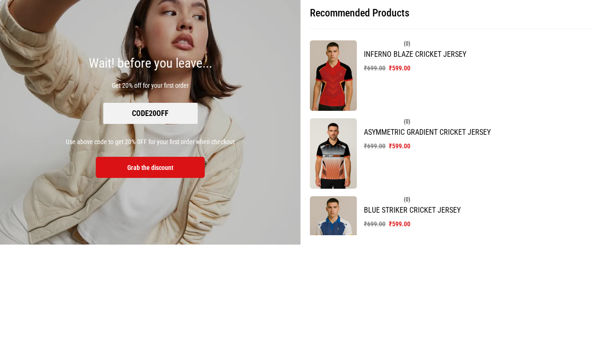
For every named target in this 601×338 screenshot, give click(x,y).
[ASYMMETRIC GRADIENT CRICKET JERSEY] (333, 153)
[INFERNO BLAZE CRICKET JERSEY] (333, 75)
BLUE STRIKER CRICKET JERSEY (412, 210)
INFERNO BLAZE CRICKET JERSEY (415, 54)
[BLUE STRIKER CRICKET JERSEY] (333, 231)
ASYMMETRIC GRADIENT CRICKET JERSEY (427, 132)
